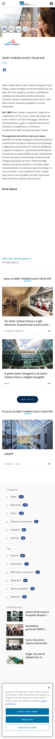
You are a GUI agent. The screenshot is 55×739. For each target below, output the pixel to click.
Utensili (17, 538)
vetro (18, 555)
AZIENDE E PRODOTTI (14, 330)
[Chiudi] (49, 687)
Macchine (19, 505)
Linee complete (23, 588)
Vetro (18, 463)
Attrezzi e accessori (24, 521)
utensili (19, 596)
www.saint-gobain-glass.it (16, 258)
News (7, 383)
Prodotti (8, 463)
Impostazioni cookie (27, 727)
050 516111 (12, 262)
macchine (20, 564)
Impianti (18, 529)
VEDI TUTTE (27, 399)
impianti (19, 580)
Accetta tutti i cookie (27, 711)
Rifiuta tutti (27, 719)
